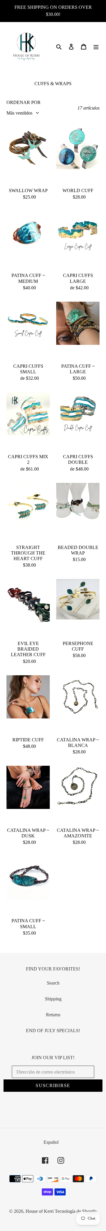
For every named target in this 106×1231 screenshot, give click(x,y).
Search (53, 982)
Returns (53, 1014)
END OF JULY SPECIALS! (53, 1030)
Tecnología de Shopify (76, 1211)
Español (51, 1142)
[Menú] (96, 46)
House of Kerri (40, 1211)
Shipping (53, 998)
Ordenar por (23, 102)
